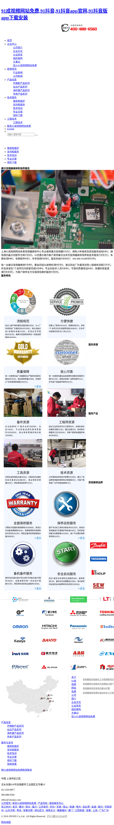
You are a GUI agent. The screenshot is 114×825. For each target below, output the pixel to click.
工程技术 (12, 119)
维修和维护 (19, 101)
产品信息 (12, 79)
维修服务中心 (56, 803)
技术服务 (12, 97)
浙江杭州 (6, 807)
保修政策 (12, 764)
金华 (15, 807)
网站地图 (6, 822)
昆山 (65, 807)
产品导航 (43, 803)
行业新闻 (18, 72)
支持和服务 (19, 104)
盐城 (94, 807)
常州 (78, 807)
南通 (72, 807)
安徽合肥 (28, 810)
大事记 (16, 62)
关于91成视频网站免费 (73, 684)
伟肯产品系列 (20, 94)
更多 (38, 386)
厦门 (71, 810)
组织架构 (18, 58)
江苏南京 (44, 807)
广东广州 (104, 810)
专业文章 (18, 112)
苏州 (52, 807)
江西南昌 (80, 810)
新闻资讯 (12, 69)
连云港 (86, 807)
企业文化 (18, 51)
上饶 (95, 810)
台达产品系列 (20, 87)
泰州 (100, 807)
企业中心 (12, 44)
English (10, 129)
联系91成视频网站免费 (19, 126)
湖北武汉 (39, 810)
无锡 (59, 807)
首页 (9, 40)
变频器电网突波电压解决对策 (96, 688)
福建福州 (62, 810)
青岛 (19, 810)
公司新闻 (18, 76)
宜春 (88, 810)
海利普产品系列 (21, 90)
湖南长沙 (51, 810)
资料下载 (18, 115)
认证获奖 (18, 54)
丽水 (28, 807)
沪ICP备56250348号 (57, 816)
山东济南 (10, 810)
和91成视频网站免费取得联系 (16, 770)
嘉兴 (34, 807)
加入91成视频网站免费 (25, 65)
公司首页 (6, 803)
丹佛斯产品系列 (21, 83)
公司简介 (18, 47)
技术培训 (18, 108)
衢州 (21, 807)
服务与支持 (7, 742)
